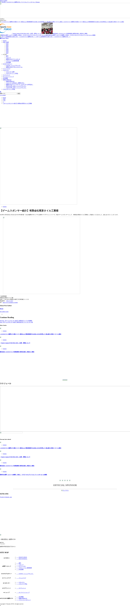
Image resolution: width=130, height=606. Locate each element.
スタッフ (8, 57)
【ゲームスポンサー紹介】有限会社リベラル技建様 (16, 320)
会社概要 (5, 78)
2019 (7, 50)
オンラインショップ (8, 76)
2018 (7, 51)
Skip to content (3, 0)
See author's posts (4, 311)
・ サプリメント (21, 588)
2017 (7, 53)
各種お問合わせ (7, 79)
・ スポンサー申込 (21, 584)
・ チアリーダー (21, 566)
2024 (7, 43)
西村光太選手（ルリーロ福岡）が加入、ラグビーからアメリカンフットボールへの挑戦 (71, 35)
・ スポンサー (20, 582)
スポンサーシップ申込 (12, 73)
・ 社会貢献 (20, 569)
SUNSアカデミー (7, 64)
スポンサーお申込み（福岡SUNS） (15, 83)
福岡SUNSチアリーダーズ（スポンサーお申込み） (19, 84)
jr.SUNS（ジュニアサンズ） (13, 65)
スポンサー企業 (10, 71)
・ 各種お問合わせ (21, 598)
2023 (7, 45)
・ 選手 (18, 563)
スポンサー (6, 70)
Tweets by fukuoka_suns (6, 497)
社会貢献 (8, 62)
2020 (7, 49)
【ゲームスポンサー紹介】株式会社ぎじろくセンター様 (16, 322)
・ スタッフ (20, 564)
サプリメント (6, 75)
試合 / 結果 (6, 42)
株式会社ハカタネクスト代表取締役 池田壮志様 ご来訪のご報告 (70, 33)
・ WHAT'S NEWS (21, 557)
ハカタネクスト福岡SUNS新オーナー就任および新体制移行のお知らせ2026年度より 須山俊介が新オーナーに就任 (93, 21)
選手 (7, 56)
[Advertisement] (65, 116)
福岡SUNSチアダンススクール (14, 67)
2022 (7, 46)
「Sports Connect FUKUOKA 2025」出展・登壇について (26, 33)
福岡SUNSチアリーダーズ (13, 59)
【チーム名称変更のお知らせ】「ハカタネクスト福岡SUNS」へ (53, 36)
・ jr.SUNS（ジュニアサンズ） (25, 573)
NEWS (4, 40)
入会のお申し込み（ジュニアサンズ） (16, 87)
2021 (7, 47)
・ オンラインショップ (23, 592)
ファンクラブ (6, 68)
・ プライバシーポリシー (23, 600)
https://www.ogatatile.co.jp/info (10, 302)
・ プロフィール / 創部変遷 (24, 567)
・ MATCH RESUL (21, 558)
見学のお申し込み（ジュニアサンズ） (16, 86)
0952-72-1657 (9, 301)
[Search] (0, 92)
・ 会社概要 (20, 596)
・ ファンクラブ (21, 578)
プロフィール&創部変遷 (12, 60)
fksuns (1, 308)
